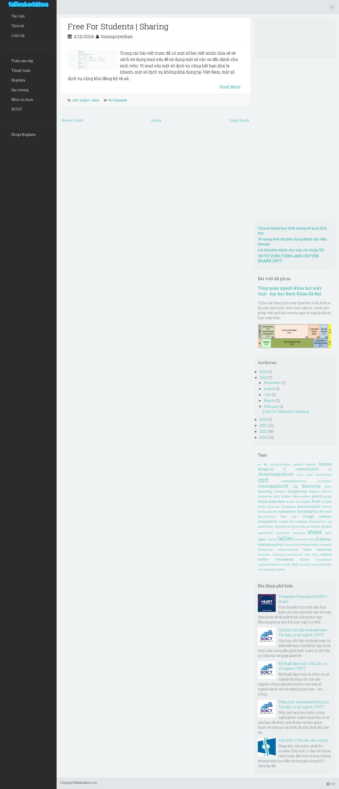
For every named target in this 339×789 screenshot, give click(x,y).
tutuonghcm (324, 559)
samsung (298, 533)
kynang (327, 506)
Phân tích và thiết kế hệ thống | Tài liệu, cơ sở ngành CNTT (303, 704)
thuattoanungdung (270, 544)
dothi (276, 496)
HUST (16, 109)
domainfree (265, 496)
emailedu (304, 496)
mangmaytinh (267, 521)
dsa (295, 496)
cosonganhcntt (273, 486)
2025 (264, 371)
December (273, 382)
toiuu (315, 554)
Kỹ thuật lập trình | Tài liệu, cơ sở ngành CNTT (302, 666)
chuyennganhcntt (276, 474)
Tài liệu (18, 16)
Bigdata (18, 80)
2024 (264, 377)
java (329, 501)
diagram (314, 491)
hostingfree (303, 501)
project (84, 100)
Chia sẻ (17, 25)
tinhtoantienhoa (288, 549)
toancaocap (324, 549)
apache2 (298, 464)
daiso (328, 486)
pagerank (280, 526)
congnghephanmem (293, 481)
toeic (307, 554)
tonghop (326, 554)
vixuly (286, 564)
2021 (264, 431)
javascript (274, 506)
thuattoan (324, 539)
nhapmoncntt (317, 521)
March (270, 400)
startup (271, 539)
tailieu (285, 538)
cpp (295, 486)
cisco (300, 474)
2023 (264, 419)
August (270, 388)
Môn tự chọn (22, 99)
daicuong (311, 486)
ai (265, 464)
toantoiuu (278, 554)
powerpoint (313, 526)
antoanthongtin (280, 464)
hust (316, 501)
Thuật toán (21, 70)
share (95, 100)
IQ (323, 501)
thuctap (288, 544)
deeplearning (297, 491)
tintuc (307, 549)
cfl (330, 469)
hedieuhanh (277, 501)
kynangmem (287, 511)
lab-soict (326, 511)
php (303, 526)
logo (294, 516)
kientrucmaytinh (308, 506)
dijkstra (327, 491)
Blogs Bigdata (23, 134)
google (328, 496)
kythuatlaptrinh (307, 511)
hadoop (263, 501)
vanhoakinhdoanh (269, 564)
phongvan (293, 526)
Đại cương (19, 89)
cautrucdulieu (307, 469)
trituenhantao (284, 559)
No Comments (117, 100)
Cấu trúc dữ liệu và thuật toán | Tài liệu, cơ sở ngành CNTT (303, 632)
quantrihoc (283, 533)
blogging (265, 469)
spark (262, 539)
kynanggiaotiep (267, 511)
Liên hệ (18, 35)
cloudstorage (323, 474)
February (272, 406)
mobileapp (300, 521)
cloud (309, 474)
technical (300, 539)
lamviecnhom (266, 516)
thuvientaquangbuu (306, 544)
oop (329, 521)
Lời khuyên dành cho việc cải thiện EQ (291, 250)
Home (156, 120)
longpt (308, 516)
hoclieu (290, 501)
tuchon (304, 559)
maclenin (325, 516)
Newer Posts (72, 120)
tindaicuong (265, 549)
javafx (262, 506)
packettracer (265, 526)
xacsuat (304, 564)
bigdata (325, 464)
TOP (332, 784)
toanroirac (264, 554)
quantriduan (265, 533)
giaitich (317, 496)
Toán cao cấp (22, 60)
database (280, 491)
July (268, 394)
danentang (265, 491)
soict (328, 533)
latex (284, 516)
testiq (311, 539)
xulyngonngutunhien (271, 569)
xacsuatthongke (321, 564)
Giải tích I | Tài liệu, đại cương (302, 740)
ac (259, 464)
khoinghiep (288, 506)
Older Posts (239, 120)
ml (291, 521)
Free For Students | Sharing (118, 26)
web (295, 564)
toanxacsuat (295, 554)
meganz (283, 521)
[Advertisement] (155, 161)
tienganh (326, 544)
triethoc (263, 559)
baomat (311, 464)
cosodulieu (325, 481)
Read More (230, 86)
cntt (75, 100)
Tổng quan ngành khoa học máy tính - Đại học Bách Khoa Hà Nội (290, 290)
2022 (264, 425)
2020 (264, 437)
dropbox (286, 496)
